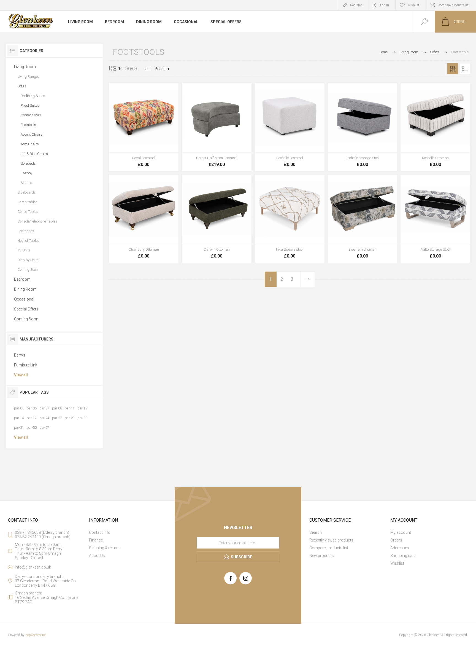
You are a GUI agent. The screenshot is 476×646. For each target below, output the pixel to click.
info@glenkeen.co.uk (33, 567)
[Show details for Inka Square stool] (289, 219)
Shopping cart (402, 555)
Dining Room (25, 289)
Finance (96, 540)
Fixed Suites (30, 105)
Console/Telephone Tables (37, 221)
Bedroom (22, 279)
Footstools (28, 125)
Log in (384, 5)
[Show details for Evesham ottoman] (362, 219)
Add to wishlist (149, 156)
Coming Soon (27, 269)
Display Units (28, 260)
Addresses (399, 548)
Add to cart (137, 156)
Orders (396, 540)
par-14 (19, 418)
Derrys (19, 355)
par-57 (44, 427)
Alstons (26, 183)
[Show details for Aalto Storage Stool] (435, 219)
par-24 (44, 418)
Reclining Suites (33, 96)
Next (308, 279)
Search (315, 532)
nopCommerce (35, 635)
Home (383, 52)
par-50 (32, 427)
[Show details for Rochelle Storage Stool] (362, 127)
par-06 (32, 408)
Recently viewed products (331, 540)
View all (21, 375)
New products (321, 555)
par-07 (44, 408)
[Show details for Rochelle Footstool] (289, 127)
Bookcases (25, 231)
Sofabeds (28, 163)
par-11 (70, 408)
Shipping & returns (105, 548)
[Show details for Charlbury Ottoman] (143, 219)
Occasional (24, 299)
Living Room (25, 67)
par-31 (19, 427)
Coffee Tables (27, 212)
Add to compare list (162, 156)
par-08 (57, 408)
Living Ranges (28, 76)
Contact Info (99, 532)
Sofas (21, 86)
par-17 (32, 418)
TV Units (24, 250)
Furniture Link (25, 365)
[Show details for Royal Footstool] (143, 127)
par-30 (82, 418)
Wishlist (397, 563)
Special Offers (26, 309)
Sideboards (26, 192)
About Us (97, 555)
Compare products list (454, 5)
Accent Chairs (31, 134)
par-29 (70, 418)
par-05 (19, 408)
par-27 (57, 418)
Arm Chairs (30, 144)
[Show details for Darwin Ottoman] (216, 219)
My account (400, 532)
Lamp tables (27, 202)
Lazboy (26, 173)
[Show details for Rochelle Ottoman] (435, 127)
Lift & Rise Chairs (34, 154)
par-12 (82, 408)
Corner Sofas (31, 115)
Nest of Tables (28, 240)
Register (356, 5)
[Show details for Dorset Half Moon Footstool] (216, 127)
